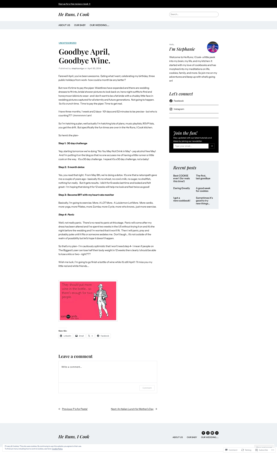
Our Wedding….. (99, 25)
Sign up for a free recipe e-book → (74, 4)
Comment (147, 388)
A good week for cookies (203, 190)
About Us (64, 25)
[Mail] (217, 433)
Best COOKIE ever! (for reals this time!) (181, 178)
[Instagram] (208, 433)
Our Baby (80, 25)
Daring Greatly (181, 188)
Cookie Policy (57, 449)
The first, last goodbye (203, 177)
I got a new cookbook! (181, 199)
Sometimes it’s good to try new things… (204, 201)
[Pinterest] (203, 433)
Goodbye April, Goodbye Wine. (84, 56)
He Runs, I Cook (73, 14)
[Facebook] (212, 433)
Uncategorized (67, 43)
